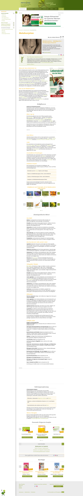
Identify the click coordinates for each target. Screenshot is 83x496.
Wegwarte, (50, 118)
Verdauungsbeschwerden (6, 33)
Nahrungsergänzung (5, 17)
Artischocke (29, 145)
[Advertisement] (41, 376)
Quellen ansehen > (31, 64)
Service (56, 8)
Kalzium (44, 398)
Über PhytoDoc (22, 484)
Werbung (21, 485)
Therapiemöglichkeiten (38, 99)
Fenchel (53, 138)
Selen (48, 405)
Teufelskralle (37, 119)
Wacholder (48, 139)
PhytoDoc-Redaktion (47, 52)
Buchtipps (3, 20)
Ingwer (51, 120)
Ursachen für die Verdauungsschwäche (26, 83)
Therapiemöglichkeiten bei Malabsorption (39, 418)
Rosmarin (43, 139)
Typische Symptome (35, 76)
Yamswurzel (35, 257)
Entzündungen (49, 159)
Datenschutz (27, 492)
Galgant (33, 145)
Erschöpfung (30, 279)
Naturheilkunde (38, 8)
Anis (48, 138)
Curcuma (40, 120)
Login (62, 492)
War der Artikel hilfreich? (54, 37)
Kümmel (30, 139)
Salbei (51, 139)
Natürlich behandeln (4, 13)
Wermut (45, 118)
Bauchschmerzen (29, 77)
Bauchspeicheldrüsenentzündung (7, 29)
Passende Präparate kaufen (6, 19)
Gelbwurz (39, 145)
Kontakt (20, 487)
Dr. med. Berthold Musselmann (47, 62)
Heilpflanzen (30, 8)
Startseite (21, 30)
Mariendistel (36, 149)
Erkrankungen (23, 8)
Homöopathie (4, 16)
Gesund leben (46, 8)
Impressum (21, 492)
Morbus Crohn (36, 81)
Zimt (54, 139)
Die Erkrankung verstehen (5, 25)
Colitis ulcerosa (45, 81)
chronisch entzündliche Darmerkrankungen (32, 80)
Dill (27, 139)
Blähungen (3, 30)
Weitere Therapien (4, 22)
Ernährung (35, 92)
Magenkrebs (4, 32)
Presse (20, 486)
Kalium (49, 398)
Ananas (36, 170)
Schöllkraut (49, 145)
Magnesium (40, 398)
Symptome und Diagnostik (5, 24)
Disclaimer (33, 492)
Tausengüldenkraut (30, 119)
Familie (51, 8)
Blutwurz (44, 156)
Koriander (39, 139)
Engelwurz (42, 119)
